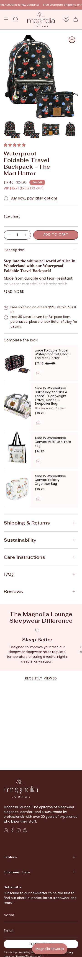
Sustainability (20, 540)
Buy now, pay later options (34, 198)
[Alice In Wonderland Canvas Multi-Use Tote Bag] (17, 451)
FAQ (9, 574)
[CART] (75, 19)
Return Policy (61, 321)
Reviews (13, 591)
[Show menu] (5, 19)
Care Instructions (24, 557)
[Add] (38, 373)
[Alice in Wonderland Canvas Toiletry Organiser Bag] (17, 489)
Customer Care (17, 872)
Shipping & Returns (27, 523)
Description (14, 250)
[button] (15, 145)
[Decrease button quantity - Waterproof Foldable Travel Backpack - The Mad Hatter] (9, 235)
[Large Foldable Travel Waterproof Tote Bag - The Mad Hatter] (17, 363)
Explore (10, 857)
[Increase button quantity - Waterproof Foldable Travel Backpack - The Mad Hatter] (25, 235)
